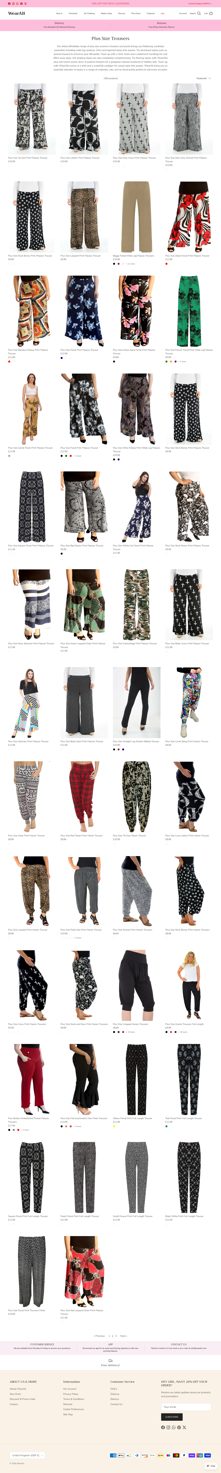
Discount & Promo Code (22, 1399)
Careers (14, 1404)
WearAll (20, 1463)
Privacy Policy (70, 1394)
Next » (123, 1336)
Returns (114, 1399)
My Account (69, 1388)
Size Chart (15, 1394)
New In (59, 13)
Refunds (67, 1404)
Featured (151, 13)
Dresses (121, 13)
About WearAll (18, 1388)
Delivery (114, 1394)
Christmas (73, 13)
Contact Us (116, 1404)
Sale (163, 13)
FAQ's (113, 1388)
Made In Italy (106, 13)
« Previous (99, 1336)
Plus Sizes (136, 13)
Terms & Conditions (73, 1399)
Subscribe (171, 1417)
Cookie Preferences (73, 1409)
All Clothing (89, 13)
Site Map (68, 1414)
